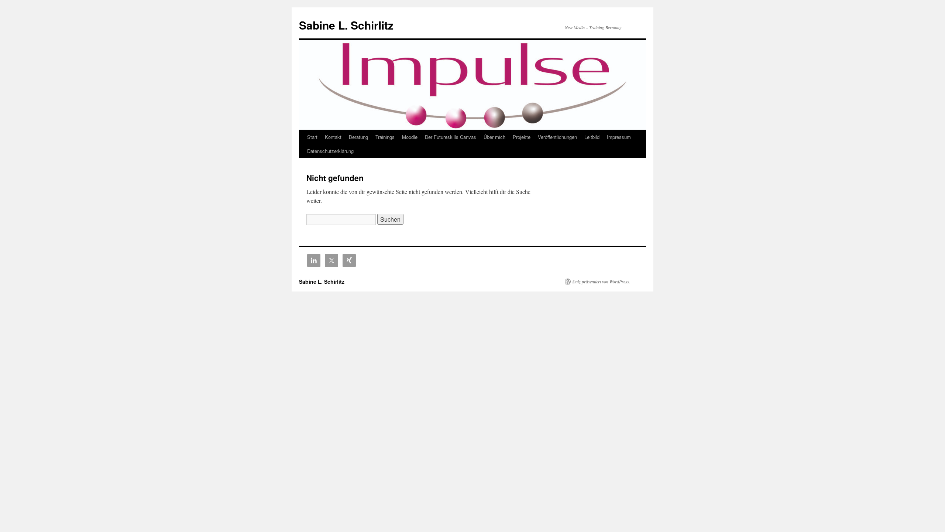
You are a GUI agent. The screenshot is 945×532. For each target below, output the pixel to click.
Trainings (385, 136)
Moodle (409, 136)
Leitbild (591, 136)
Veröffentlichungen (557, 136)
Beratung (358, 136)
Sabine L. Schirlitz (346, 25)
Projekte (521, 136)
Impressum (619, 136)
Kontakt (333, 136)
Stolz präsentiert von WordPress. (601, 281)
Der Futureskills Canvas (450, 136)
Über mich (494, 136)
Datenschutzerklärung (330, 150)
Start (312, 136)
